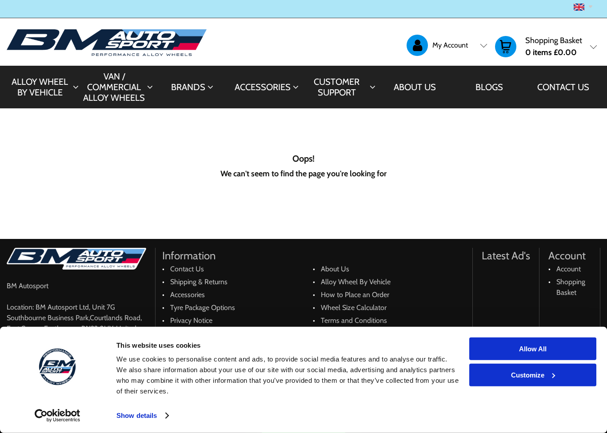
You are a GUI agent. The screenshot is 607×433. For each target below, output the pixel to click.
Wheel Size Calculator (354, 307)
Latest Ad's (506, 255)
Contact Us (563, 87)
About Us (415, 87)
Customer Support (336, 87)
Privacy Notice (191, 320)
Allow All (533, 349)
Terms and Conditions (354, 320)
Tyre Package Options (202, 307)
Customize (527, 374)
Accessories (263, 87)
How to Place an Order (355, 294)
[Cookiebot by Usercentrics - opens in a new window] (57, 415)
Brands (188, 87)
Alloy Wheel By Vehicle (40, 87)
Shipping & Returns (199, 282)
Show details (136, 415)
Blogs (489, 87)
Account (568, 269)
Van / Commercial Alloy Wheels (114, 87)
